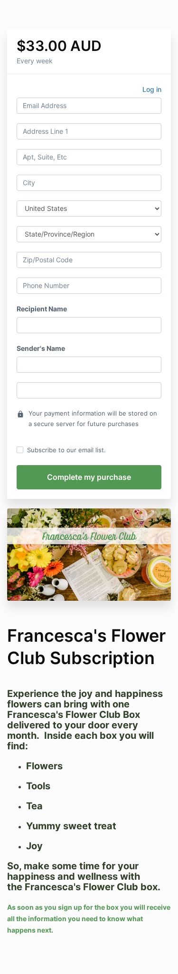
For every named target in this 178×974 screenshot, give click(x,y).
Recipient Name (42, 309)
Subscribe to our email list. (66, 450)
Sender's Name (41, 348)
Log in (151, 89)
